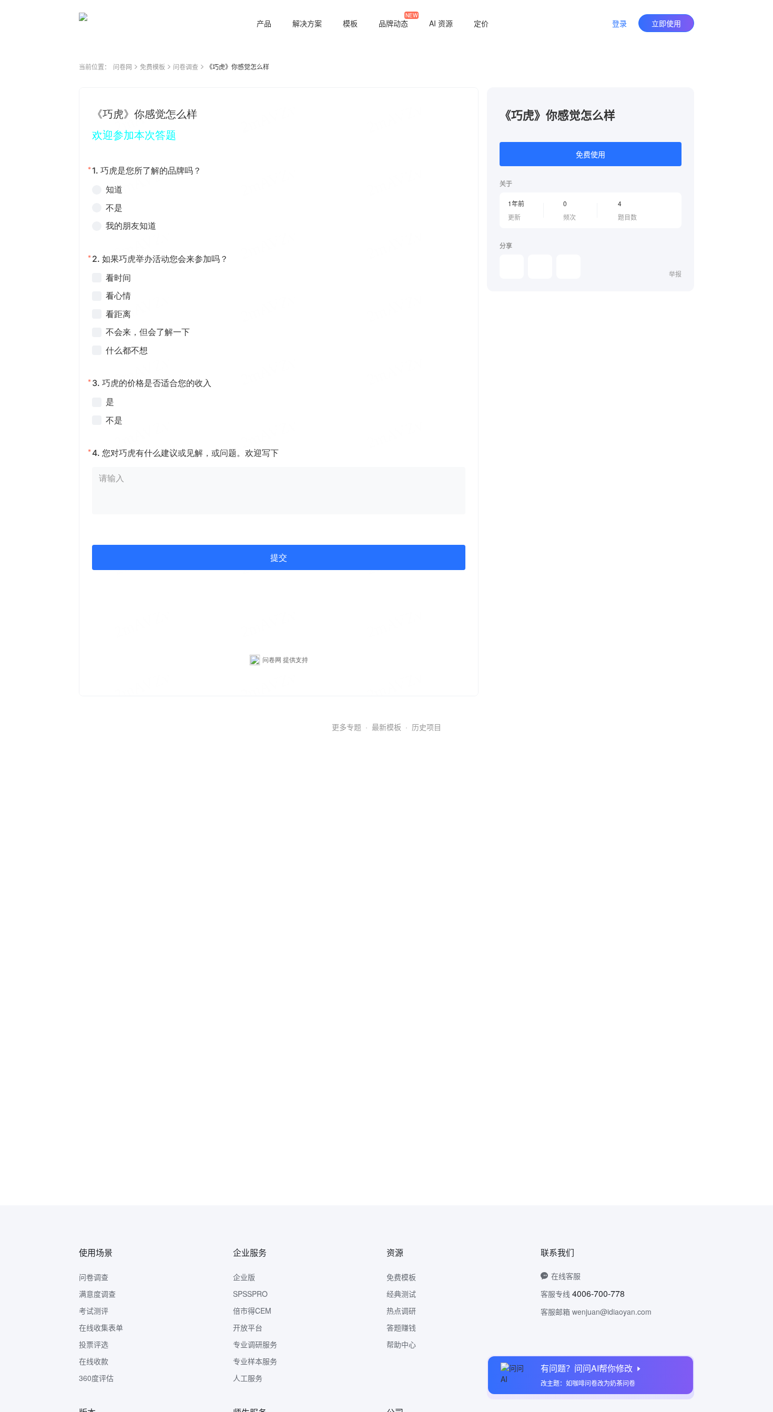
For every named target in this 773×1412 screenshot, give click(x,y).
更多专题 (346, 727)
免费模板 (152, 66)
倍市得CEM (252, 1310)
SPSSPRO (250, 1293)
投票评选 (93, 1344)
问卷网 (122, 66)
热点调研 (401, 1310)
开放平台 (247, 1327)
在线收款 (93, 1361)
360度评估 (96, 1378)
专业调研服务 (255, 1344)
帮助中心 (401, 1344)
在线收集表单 (101, 1327)
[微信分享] (512, 267)
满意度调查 (97, 1293)
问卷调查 (185, 66)
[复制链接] (540, 267)
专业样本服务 (255, 1361)
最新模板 (386, 727)
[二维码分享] (568, 267)
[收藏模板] (681, 100)
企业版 (244, 1277)
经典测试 (401, 1293)
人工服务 (247, 1378)
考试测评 (93, 1310)
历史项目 (426, 727)
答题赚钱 (401, 1327)
